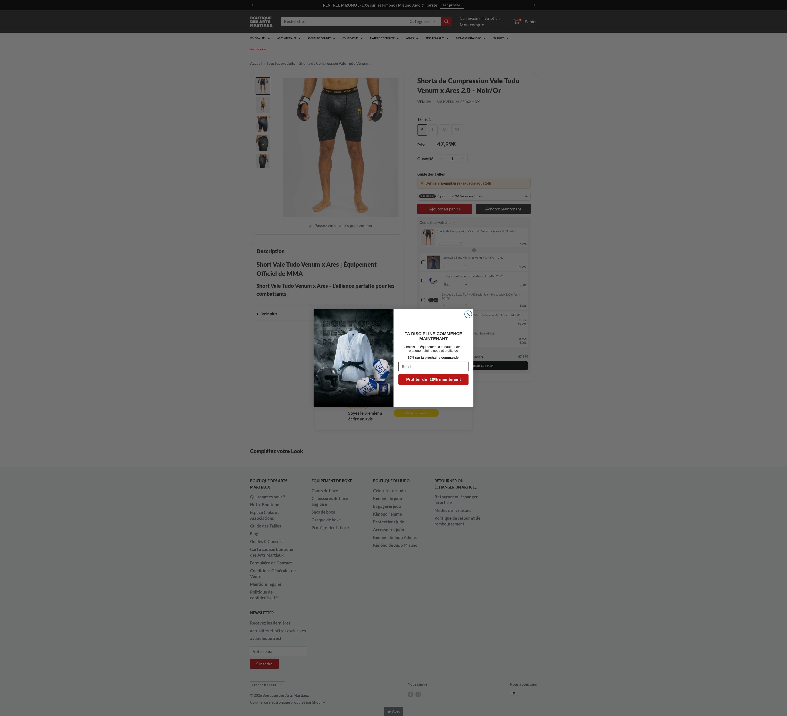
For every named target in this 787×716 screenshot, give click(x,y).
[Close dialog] (468, 314)
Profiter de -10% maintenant (433, 379)
